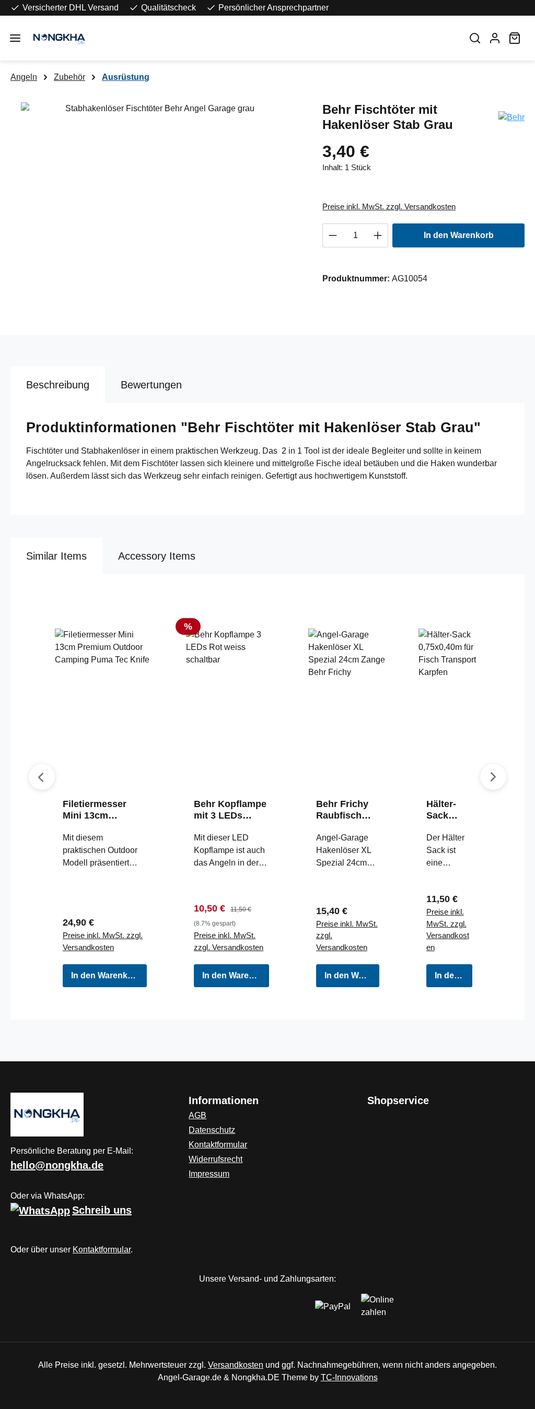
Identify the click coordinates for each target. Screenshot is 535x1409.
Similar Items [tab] (56, 556)
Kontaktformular (102, 1249)
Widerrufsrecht (215, 1159)
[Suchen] (475, 38)
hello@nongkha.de (56, 1165)
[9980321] (156, 214)
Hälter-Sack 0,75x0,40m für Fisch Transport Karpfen (448, 810)
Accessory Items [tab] (156, 556)
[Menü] (15, 38)
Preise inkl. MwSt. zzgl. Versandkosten (389, 206)
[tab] (57, 384)
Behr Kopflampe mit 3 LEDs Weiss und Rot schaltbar (230, 810)
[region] (155, 214)
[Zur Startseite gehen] (242, 38)
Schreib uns (102, 1210)
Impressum (209, 1173)
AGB (197, 1115)
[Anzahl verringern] (332, 235)
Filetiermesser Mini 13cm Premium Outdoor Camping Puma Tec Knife (103, 810)
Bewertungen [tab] (151, 384)
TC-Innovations (349, 1377)
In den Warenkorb (459, 235)
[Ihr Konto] (495, 38)
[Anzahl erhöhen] (378, 235)
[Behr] (511, 116)
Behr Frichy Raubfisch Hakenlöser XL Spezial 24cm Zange (343, 810)
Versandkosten (235, 1364)
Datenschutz (212, 1130)
